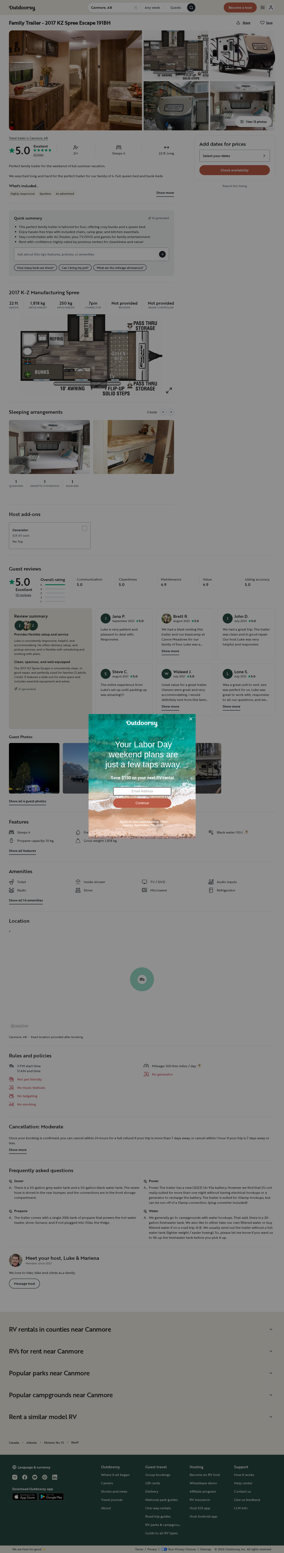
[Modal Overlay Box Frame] (142, 776)
